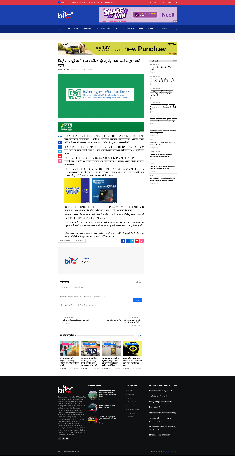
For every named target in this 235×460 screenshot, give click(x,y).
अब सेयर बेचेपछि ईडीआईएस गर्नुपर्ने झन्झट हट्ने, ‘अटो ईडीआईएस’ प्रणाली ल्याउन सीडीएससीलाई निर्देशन (163, 107)
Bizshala (86, 258)
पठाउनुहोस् (137, 300)
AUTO (96, 29)
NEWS (152, 140)
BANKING (76, 29)
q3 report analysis (79, 240)
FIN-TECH (116, 29)
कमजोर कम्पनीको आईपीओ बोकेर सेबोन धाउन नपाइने (75, 320)
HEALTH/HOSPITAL (128, 29)
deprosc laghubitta (64, 240)
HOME (68, 29)
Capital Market (63, 69)
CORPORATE (87, 29)
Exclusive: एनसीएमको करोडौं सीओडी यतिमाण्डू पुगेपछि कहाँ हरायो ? (93, 2)
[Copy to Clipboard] (60, 161)
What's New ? (105, 29)
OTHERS (150, 29)
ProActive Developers (170, 451)
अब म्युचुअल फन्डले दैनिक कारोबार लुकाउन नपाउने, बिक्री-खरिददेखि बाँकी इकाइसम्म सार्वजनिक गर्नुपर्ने (161, 93)
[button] (137, 335)
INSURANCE (141, 29)
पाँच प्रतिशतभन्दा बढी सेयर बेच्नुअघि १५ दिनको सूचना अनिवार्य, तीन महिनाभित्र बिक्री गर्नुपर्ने (123, 321)
